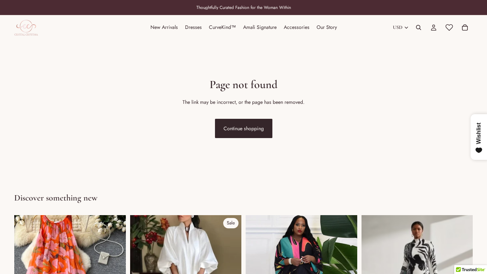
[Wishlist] (449, 27)
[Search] (418, 27)
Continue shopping (244, 128)
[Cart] (465, 27)
